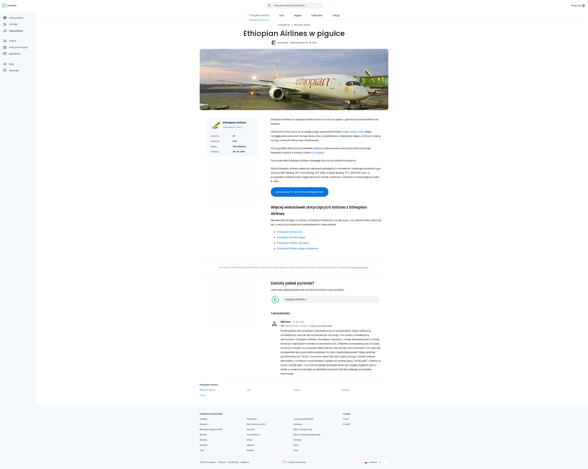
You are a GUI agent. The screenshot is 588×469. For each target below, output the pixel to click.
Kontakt (346, 424)
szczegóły (318, 152)
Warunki (222, 462)
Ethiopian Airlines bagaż (291, 237)
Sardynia (298, 424)
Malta (249, 440)
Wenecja (298, 440)
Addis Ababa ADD (352, 132)
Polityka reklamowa (359, 267)
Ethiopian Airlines (259, 15)
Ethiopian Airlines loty (289, 232)
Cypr (202, 450)
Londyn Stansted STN (303, 419)
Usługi (335, 15)
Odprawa (316, 15)
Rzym (296, 445)
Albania (250, 445)
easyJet (250, 429)
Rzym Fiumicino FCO (256, 424)
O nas (346, 419)
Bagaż (297, 15)
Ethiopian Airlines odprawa (293, 243)
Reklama (245, 462)
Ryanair (203, 424)
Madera (203, 440)
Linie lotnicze (284, 25)
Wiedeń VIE (252, 419)
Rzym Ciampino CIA (303, 429)
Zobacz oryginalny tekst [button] (321, 325)
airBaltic (203, 419)
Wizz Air (203, 434)
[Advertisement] (232, 185)
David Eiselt (282, 42)
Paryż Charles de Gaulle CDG (307, 434)
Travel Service (253, 434)
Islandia (203, 445)
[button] (326, 299)
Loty (281, 15)
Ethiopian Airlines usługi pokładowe (297, 248)
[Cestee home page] (9, 5)
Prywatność (233, 462)
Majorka (250, 450)
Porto (296, 450)
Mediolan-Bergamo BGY (211, 429)
